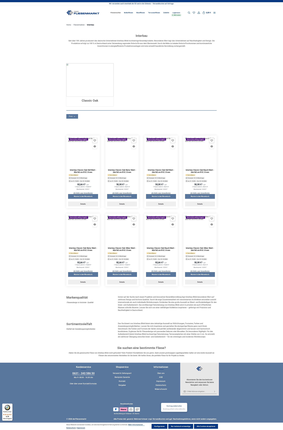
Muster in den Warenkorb (83, 196)
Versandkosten (159, 419)
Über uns (160, 373)
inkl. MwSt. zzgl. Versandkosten (83, 193)
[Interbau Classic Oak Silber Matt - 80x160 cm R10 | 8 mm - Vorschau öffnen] (133, 224)
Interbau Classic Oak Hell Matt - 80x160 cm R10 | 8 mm (83, 171)
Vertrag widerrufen (174, 407)
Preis (71, 116)
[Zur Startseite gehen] (82, 12)
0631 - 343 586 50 (83, 373)
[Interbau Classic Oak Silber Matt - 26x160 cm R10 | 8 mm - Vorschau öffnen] (211, 224)
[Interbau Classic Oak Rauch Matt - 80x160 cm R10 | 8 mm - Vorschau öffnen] (172, 224)
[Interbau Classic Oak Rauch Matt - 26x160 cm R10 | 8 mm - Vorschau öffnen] (211, 146)
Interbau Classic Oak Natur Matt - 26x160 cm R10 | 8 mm (122, 171)
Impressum (160, 381)
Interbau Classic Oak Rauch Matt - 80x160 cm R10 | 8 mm (161, 249)
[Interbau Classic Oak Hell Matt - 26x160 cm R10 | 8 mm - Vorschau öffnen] (172, 146)
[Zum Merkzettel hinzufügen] (94, 140)
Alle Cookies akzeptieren (206, 426)
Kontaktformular (90, 384)
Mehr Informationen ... (136, 425)
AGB (161, 377)
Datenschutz (161, 385)
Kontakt (122, 381)
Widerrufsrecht (161, 389)
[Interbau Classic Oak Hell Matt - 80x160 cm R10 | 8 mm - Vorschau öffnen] (94, 146)
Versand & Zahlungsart (122, 373)
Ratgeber (122, 385)
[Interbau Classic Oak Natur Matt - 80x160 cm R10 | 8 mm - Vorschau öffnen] (94, 224)
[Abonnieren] (214, 391)
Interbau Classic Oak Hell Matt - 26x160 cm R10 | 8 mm (161, 171)
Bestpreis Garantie (122, 377)
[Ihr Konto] (199, 13)
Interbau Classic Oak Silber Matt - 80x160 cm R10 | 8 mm (122, 249)
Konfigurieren (159, 426)
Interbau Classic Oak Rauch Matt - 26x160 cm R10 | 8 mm (200, 171)
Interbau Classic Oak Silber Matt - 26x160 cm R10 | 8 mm (200, 249)
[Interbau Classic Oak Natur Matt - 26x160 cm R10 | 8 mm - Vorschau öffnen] (133, 146)
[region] (141, 3)
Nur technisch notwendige (180, 426)
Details (83, 204)
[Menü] (11, 405)
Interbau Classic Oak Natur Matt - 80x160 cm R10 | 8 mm (83, 249)
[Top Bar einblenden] (214, 13)
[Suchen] (189, 13)
